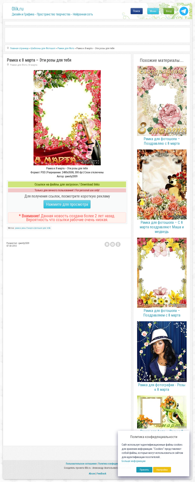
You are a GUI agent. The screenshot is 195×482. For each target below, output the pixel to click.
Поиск (136, 11)
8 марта (33, 64)
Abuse (92, 473)
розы (24, 228)
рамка (18, 228)
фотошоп (38, 228)
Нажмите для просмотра (67, 204)
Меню (153, 11)
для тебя (46, 228)
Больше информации (133, 461)
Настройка (162, 469)
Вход (169, 11)
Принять (144, 469)
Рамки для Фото (18, 64)
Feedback (101, 473)
